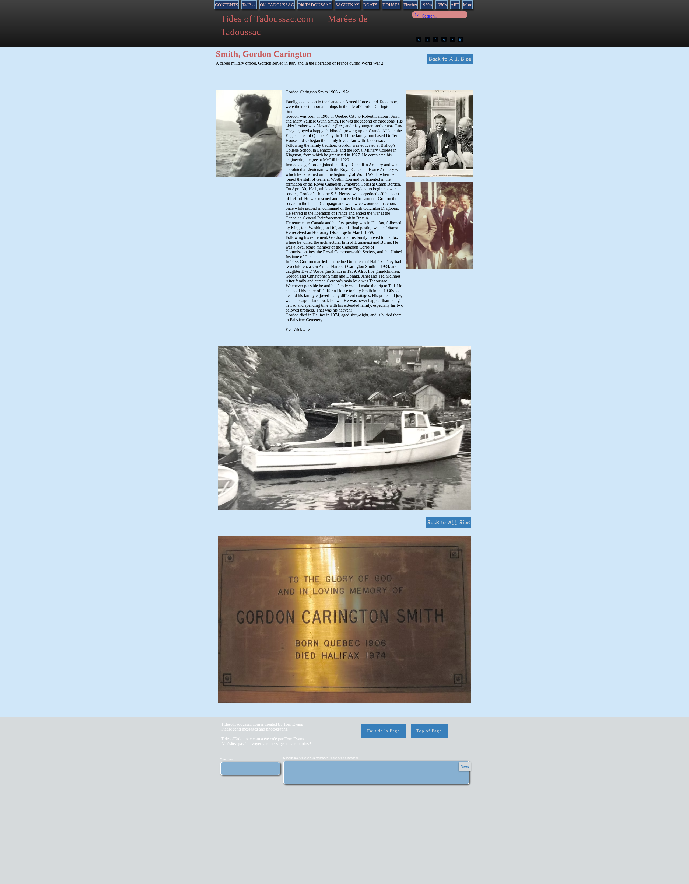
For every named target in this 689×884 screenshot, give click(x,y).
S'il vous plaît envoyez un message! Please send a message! (321, 758)
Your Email (226, 759)
